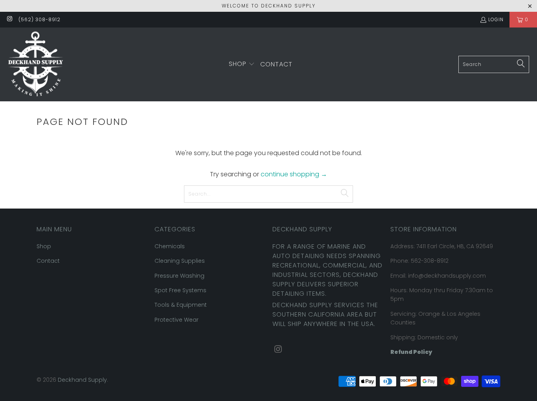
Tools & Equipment (180, 305)
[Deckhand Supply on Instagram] (9, 19)
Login (496, 19)
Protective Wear (176, 320)
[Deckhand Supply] (35, 64)
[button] (242, 64)
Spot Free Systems (180, 290)
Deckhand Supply (82, 380)
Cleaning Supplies (179, 261)
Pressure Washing (179, 276)
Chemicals (169, 246)
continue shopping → (294, 174)
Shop (44, 246)
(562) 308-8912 (39, 19)
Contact (48, 261)
